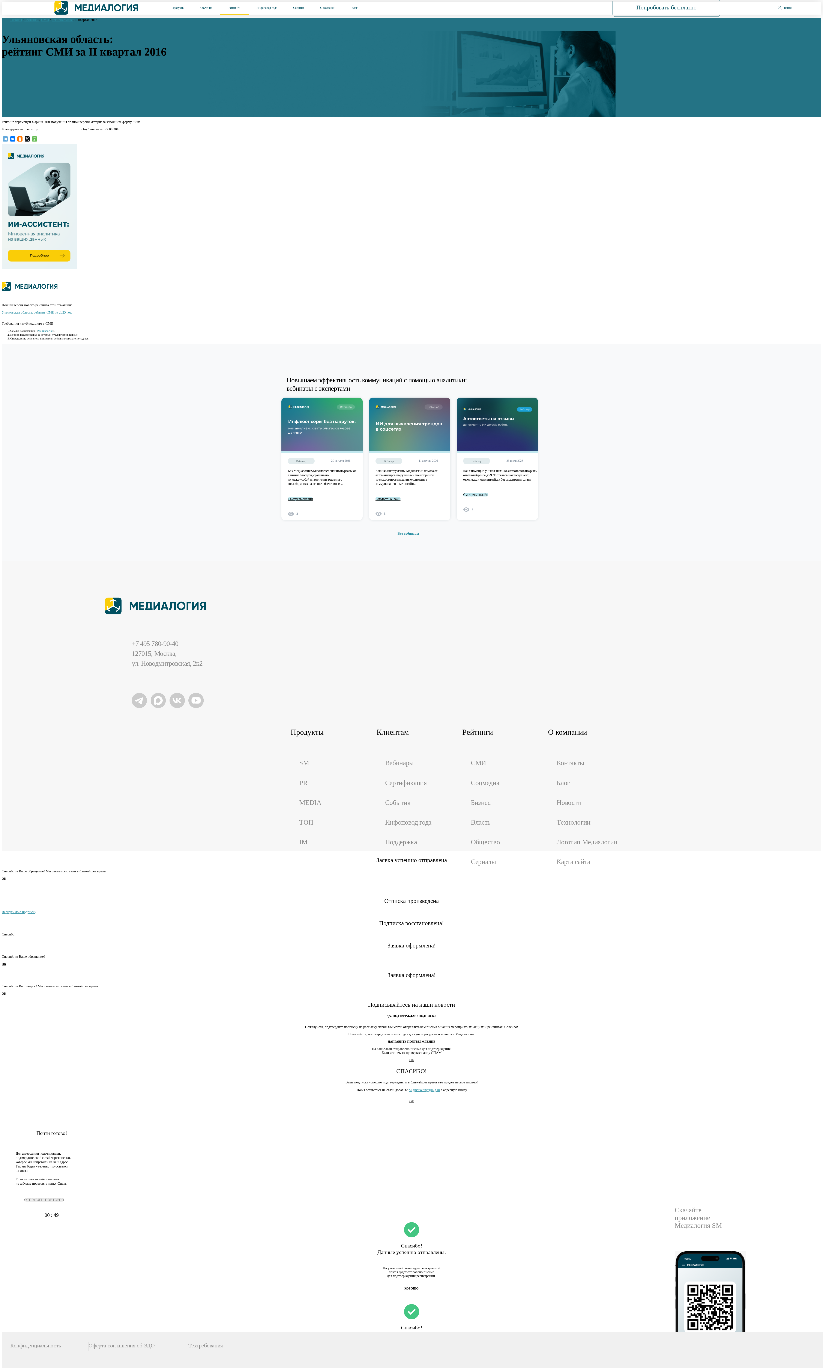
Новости (569, 802)
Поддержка (401, 842)
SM (304, 763)
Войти (788, 7)
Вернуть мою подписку (19, 912)
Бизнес (481, 802)
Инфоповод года (267, 7)
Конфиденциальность (35, 1345)
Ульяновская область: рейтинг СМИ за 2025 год (37, 312)
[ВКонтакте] (12, 139)
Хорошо (411, 1288)
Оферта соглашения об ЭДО (122, 1345)
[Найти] (582, 7)
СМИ (478, 763)
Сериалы (483, 862)
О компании (327, 7)
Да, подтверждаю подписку (411, 1016)
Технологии (573, 822)
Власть (481, 822)
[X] (27, 139)
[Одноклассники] (20, 139)
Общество (485, 842)
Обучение (206, 7)
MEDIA (310, 802)
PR (303, 783)
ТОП (306, 822)
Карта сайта (573, 862)
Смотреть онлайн (300, 499)
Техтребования (205, 1345)
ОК (4, 878)
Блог (354, 7)
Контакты (570, 763)
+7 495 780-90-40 (155, 643)
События (298, 7)
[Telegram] (5, 139)
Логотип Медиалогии (587, 842)
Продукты (178, 7)
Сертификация (406, 783)
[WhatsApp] (34, 139)
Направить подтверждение (411, 1041)
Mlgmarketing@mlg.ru (424, 1090)
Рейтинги (234, 7)
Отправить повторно (44, 1200)
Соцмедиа (485, 783)
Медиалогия (45, 330)
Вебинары (399, 763)
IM (303, 842)
